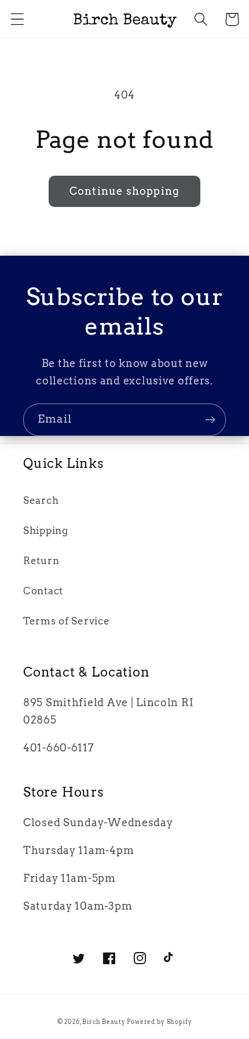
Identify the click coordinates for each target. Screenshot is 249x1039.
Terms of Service (66, 621)
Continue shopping (124, 191)
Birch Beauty (104, 1021)
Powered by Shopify (159, 1021)
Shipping (45, 530)
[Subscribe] (210, 420)
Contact (43, 591)
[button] (17, 19)
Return (41, 560)
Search (40, 500)
